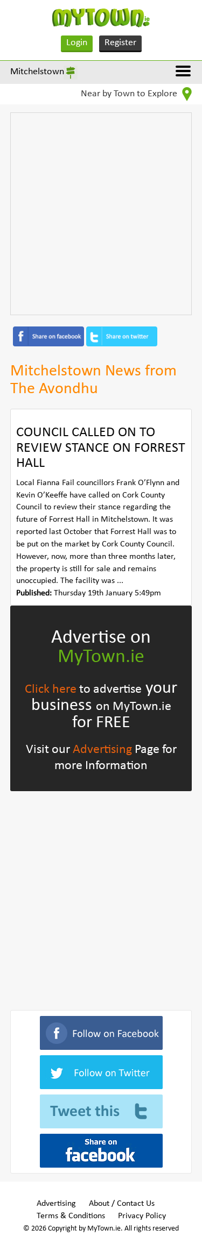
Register (120, 43)
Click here (50, 689)
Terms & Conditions (71, 1216)
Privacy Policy (142, 1216)
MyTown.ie (101, 657)
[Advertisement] (101, 214)
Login (76, 43)
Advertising (102, 749)
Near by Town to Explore (130, 94)
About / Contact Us (122, 1203)
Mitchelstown (37, 72)
